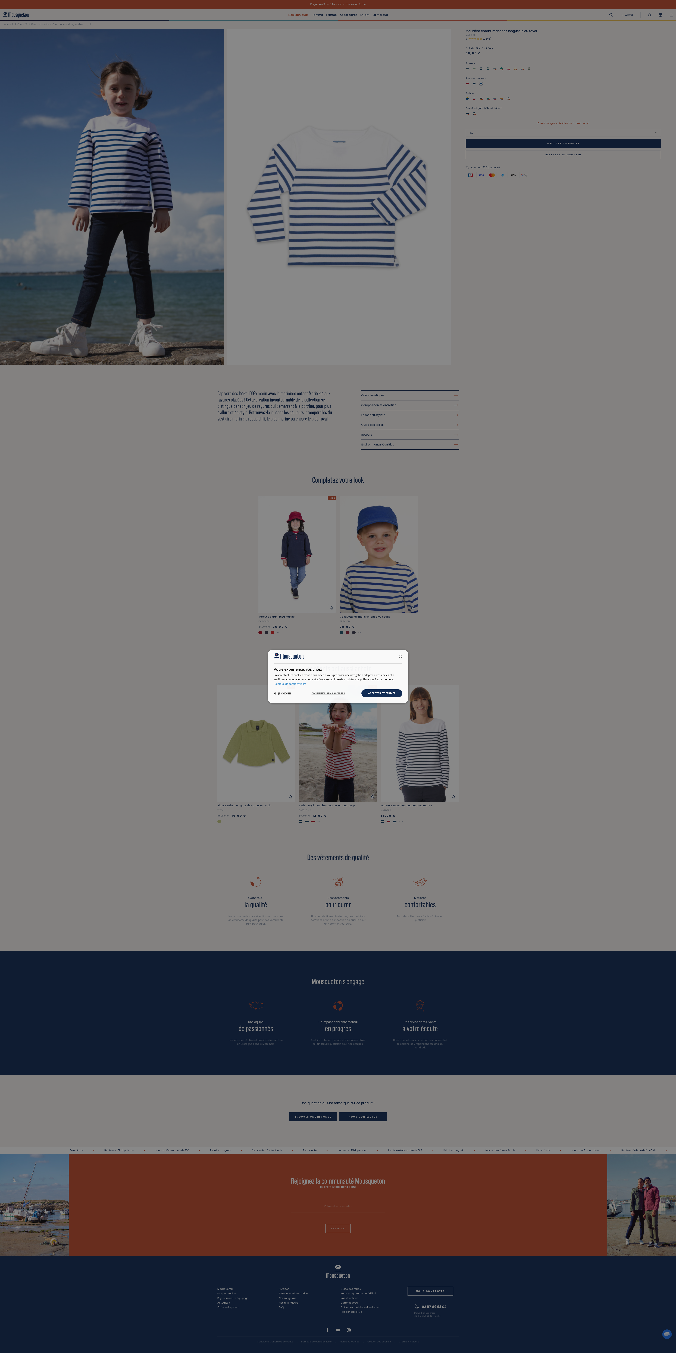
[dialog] (338, 676)
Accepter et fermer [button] (382, 693)
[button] (282, 693)
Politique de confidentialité (290, 683)
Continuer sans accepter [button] (328, 693)
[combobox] (400, 656)
